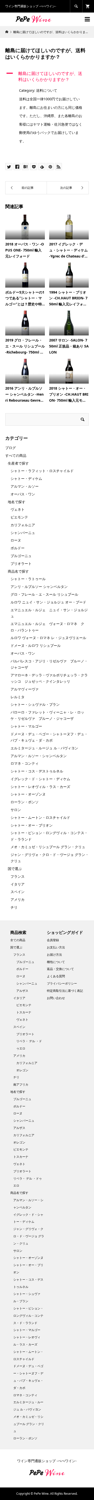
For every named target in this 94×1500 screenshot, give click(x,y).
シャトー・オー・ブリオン (32, 825)
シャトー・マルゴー (26, 726)
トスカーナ (23, 1012)
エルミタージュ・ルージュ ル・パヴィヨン (44, 748)
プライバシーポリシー (62, 983)
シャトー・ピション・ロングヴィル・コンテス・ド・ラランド (28, 1315)
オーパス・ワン (23, 494)
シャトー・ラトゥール (28, 578)
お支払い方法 (56, 947)
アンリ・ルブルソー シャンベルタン (39, 586)
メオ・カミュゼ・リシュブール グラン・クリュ (48, 846)
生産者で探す (18, 463)
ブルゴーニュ (21, 555)
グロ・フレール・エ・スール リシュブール (44, 594)
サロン (16, 809)
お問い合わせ (56, 998)
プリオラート (21, 563)
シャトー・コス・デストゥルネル (37, 771)
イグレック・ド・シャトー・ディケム (40, 778)
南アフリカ (20, 1084)
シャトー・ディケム (26, 478)
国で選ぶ (15, 868)
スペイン (18, 891)
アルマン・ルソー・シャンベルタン (39, 755)
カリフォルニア (23, 524)
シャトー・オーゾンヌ (28, 794)
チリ (14, 907)
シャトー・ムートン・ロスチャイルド (40, 817)
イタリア (18, 884)
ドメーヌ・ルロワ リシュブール (36, 645)
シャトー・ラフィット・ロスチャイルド (42, 470)
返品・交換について (60, 969)
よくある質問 (56, 976)
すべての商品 (15, 455)
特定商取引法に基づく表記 (65, 991)
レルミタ (18, 696)
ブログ (10, 447)
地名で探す (16, 501)
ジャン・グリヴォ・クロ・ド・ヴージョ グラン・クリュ (28, 1236)
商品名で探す (18, 571)
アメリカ (18, 899)
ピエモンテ (19, 517)
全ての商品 (17, 940)
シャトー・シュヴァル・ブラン (35, 704)
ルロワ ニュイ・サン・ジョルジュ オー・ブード (48, 602)
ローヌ (16, 540)
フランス (18, 876)
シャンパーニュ (23, 532)
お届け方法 (54, 954)
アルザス (22, 991)
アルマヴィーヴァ (25, 689)
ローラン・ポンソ (25, 802)
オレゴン (22, 1070)
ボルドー (18, 548)
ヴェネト (18, 509)
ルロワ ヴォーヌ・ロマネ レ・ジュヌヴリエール (48, 637)
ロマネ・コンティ (25, 763)
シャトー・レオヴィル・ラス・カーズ (40, 786)
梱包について (56, 962)
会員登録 (53, 940)
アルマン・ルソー (25, 486)
